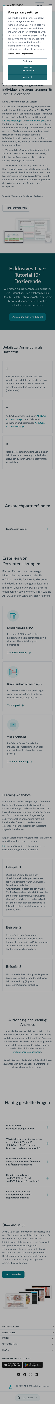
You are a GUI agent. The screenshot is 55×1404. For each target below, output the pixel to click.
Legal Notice (27, 54)
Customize (27, 61)
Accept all (27, 77)
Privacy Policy (14, 54)
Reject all (27, 69)
